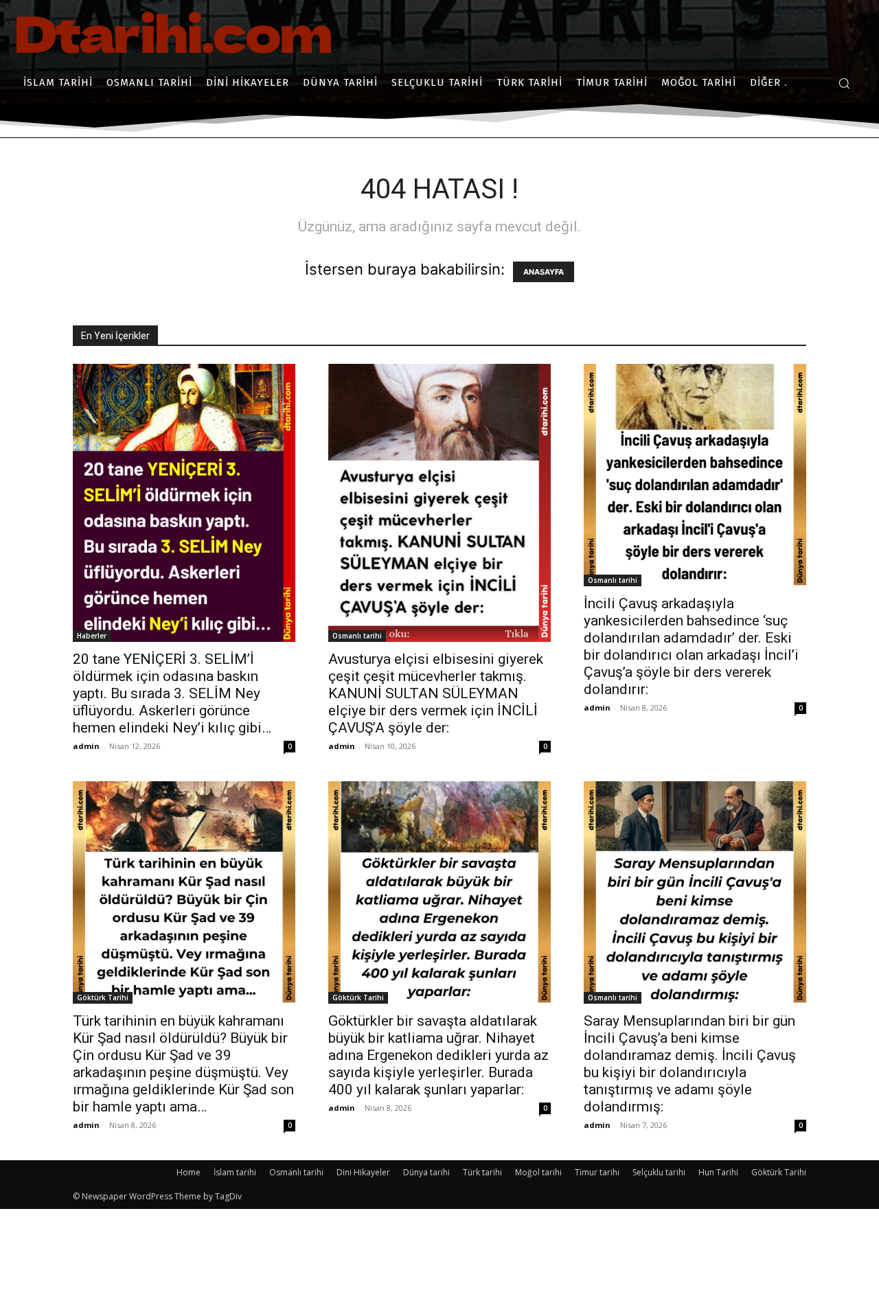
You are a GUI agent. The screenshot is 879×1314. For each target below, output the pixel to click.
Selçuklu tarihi (658, 1172)
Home (188, 1172)
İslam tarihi (235, 1172)
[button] (844, 83)
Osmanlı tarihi (357, 636)
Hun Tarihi (718, 1172)
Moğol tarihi (538, 1172)
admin (86, 746)
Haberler (91, 636)
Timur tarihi (597, 1172)
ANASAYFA (543, 272)
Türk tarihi (482, 1172)
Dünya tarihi (426, 1172)
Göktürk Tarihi (102, 997)
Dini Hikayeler (363, 1172)
